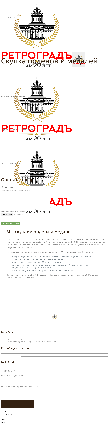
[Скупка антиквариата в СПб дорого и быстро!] (43, 140)
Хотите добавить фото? (13, 212)
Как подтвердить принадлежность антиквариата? (31, 342)
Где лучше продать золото (19, 339)
